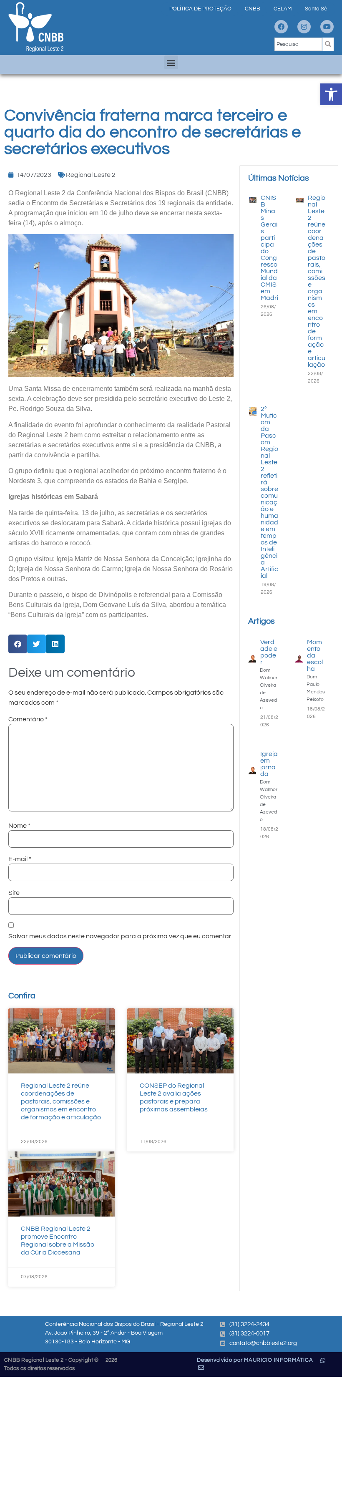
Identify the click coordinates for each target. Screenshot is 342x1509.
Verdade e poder (268, 652)
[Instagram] (304, 26)
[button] (331, 94)
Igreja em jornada (269, 764)
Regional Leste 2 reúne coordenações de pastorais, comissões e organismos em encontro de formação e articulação (61, 1101)
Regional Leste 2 (91, 174)
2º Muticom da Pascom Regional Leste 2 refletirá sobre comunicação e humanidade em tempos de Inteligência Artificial (269, 492)
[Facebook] (281, 26)
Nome (19, 825)
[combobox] (298, 44)
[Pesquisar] (328, 44)
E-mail (19, 859)
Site (14, 892)
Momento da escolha (315, 655)
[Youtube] (327, 26)
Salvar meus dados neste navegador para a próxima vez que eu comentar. (120, 936)
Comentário (28, 719)
